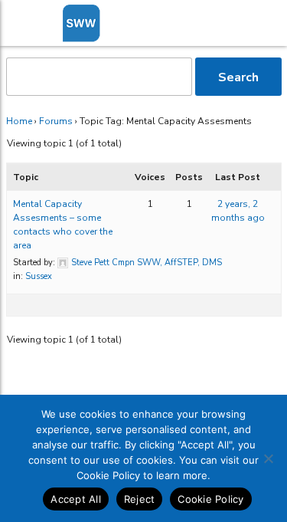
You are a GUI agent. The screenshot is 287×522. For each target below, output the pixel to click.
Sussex (38, 276)
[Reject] (268, 458)
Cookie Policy (210, 499)
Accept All (76, 499)
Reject (139, 499)
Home (19, 121)
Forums (56, 121)
